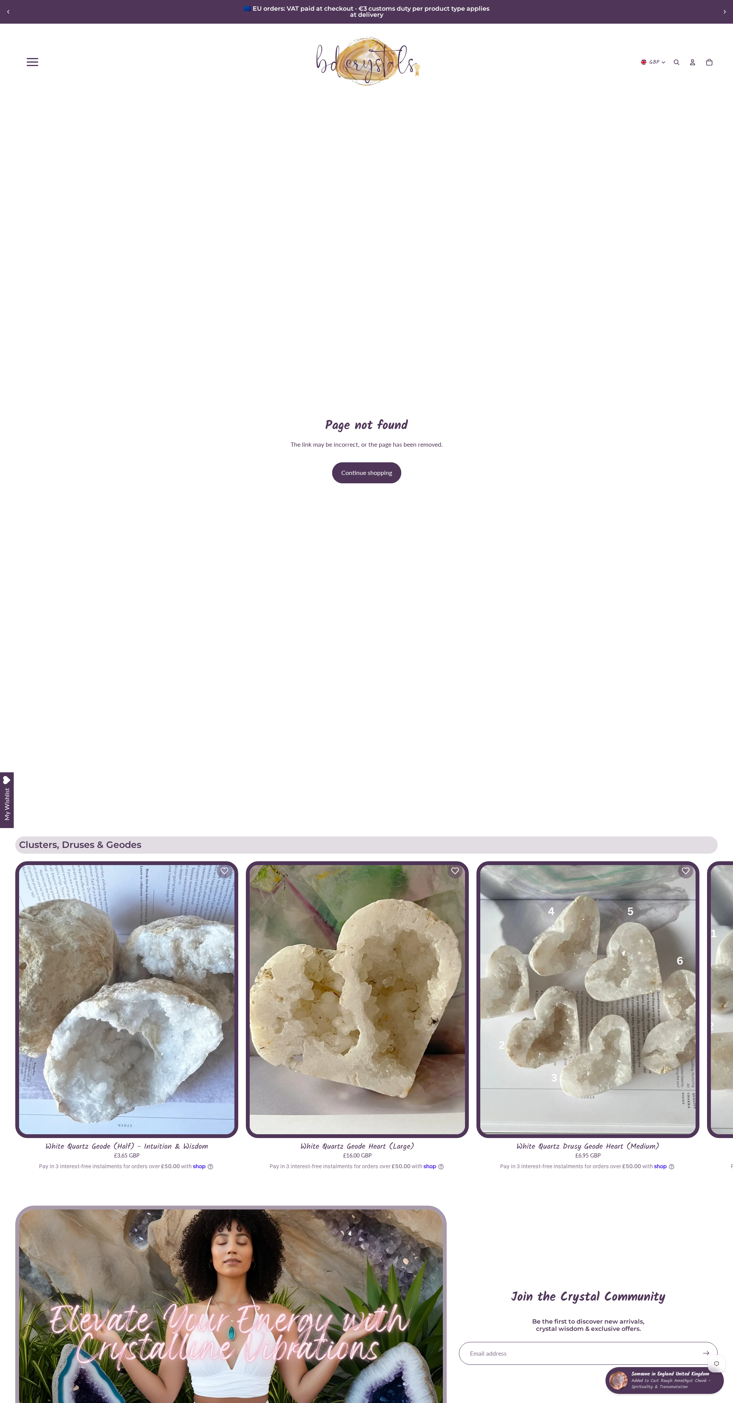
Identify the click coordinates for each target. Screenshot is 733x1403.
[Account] (692, 62)
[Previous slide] (8, 11)
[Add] (453, 1122)
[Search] (676, 62)
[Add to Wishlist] (224, 870)
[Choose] (222, 1122)
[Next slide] (724, 11)
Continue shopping (366, 472)
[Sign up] (706, 1353)
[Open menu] (32, 62)
